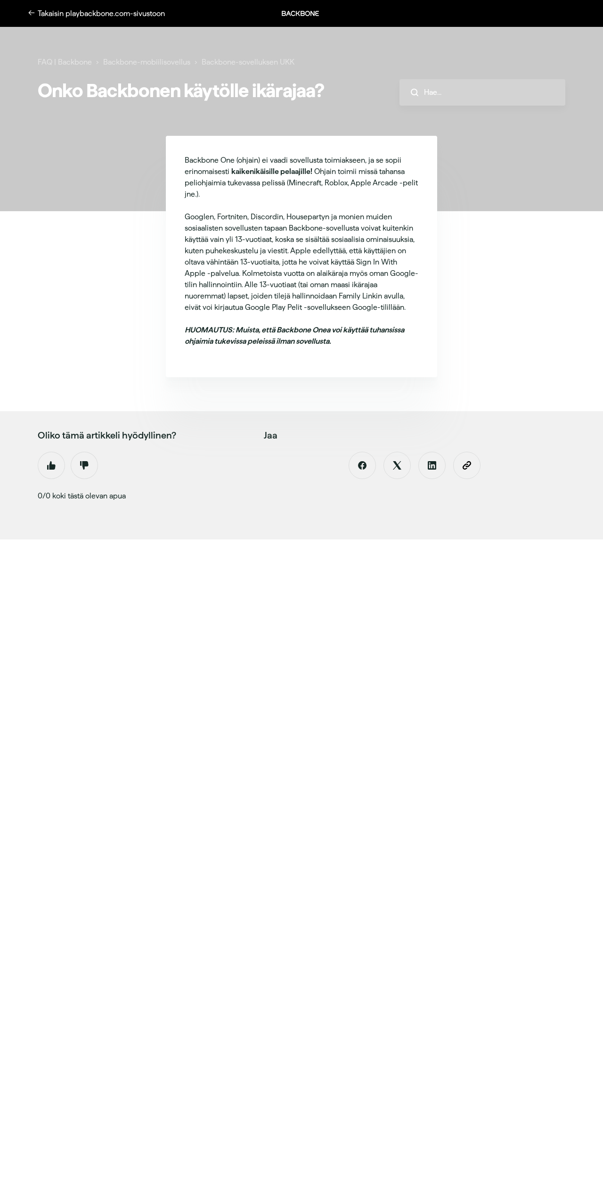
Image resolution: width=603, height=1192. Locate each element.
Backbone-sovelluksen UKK (248, 62)
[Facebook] (362, 465)
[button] (305, 13)
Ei (84, 465)
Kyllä (51, 465)
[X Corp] (397, 465)
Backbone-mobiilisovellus (146, 62)
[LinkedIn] (432, 465)
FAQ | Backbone (65, 62)
